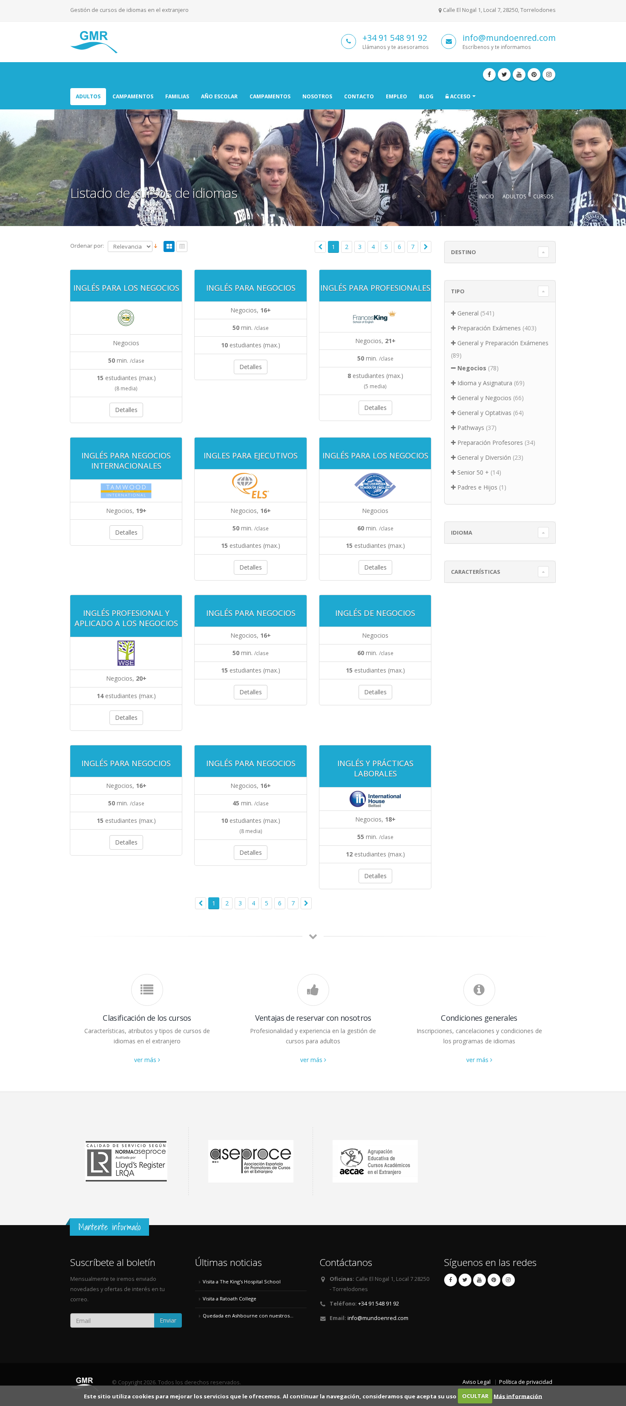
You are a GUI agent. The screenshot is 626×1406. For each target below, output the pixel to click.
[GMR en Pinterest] (534, 74)
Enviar (168, 1320)
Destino (463, 252)
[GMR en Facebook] (489, 74)
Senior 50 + (473, 472)
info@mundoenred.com (509, 37)
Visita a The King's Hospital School (242, 1281)
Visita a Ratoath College (229, 1298)
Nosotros (317, 96)
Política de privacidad (525, 1382)
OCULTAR (475, 1396)
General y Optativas (484, 413)
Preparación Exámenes (489, 328)
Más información (518, 1396)
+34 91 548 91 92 (394, 37)
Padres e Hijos (477, 487)
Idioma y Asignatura (484, 383)
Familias (177, 96)
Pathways (470, 428)
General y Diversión (484, 457)
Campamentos (132, 96)
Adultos (88, 96)
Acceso (460, 96)
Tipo (458, 291)
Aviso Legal (476, 1382)
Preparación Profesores (490, 442)
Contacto (359, 96)
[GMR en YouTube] (519, 74)
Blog (426, 96)
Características (475, 572)
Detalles (126, 410)
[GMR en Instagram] (549, 74)
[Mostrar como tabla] (181, 247)
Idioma (461, 532)
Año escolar (219, 96)
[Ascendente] (155, 246)
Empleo (396, 96)
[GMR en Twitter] (504, 74)
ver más (146, 1060)
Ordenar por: (87, 245)
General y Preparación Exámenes (502, 343)
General (468, 313)
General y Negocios (484, 398)
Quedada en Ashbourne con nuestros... (248, 1315)
